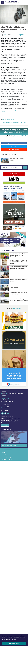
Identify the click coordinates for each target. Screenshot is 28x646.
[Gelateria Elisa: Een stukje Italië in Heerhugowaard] (4, 288)
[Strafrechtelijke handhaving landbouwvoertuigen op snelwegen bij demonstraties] (4, 301)
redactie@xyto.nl (7, 406)
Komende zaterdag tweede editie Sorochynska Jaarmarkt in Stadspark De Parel (18, 255)
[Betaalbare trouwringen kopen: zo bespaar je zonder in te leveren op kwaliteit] (4, 262)
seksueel (7, 119)
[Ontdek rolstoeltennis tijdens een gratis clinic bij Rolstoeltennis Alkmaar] (4, 269)
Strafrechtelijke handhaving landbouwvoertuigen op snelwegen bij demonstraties (19, 300)
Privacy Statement (5, 454)
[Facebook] (2, 413)
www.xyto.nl (6, 407)
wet (3, 119)
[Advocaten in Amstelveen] (4, 275)
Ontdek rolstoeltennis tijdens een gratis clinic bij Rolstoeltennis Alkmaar (18, 268)
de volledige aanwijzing (10, 86)
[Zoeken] (25, 167)
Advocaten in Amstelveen (16, 273)
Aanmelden (5, 425)
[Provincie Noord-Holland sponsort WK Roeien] (4, 282)
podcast (3, 101)
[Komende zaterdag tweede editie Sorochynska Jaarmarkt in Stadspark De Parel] (4, 256)
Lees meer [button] (13, 639)
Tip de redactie (15, 149)
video (10, 94)
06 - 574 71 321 (20, 136)
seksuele (11, 119)
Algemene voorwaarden (7, 449)
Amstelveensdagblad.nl (11, 1)
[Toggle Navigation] (25, 3)
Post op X (14, 146)
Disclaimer (4, 452)
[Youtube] (5, 413)
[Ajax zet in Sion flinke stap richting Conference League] (4, 295)
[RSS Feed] (8, 413)
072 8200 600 (6, 404)
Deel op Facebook (15, 143)
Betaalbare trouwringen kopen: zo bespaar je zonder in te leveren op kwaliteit (18, 262)
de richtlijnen (22, 86)
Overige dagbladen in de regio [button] (9, 445)
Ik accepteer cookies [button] (14, 643)
